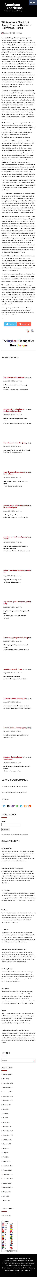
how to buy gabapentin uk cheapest (16, 638)
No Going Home (6, 969)
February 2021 (7, 1165)
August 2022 (7, 1105)
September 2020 (8, 1187)
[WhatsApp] (16, 806)
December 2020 (8, 1174)
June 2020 (6, 1200)
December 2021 (8, 1131)
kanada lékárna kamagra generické (16, 728)
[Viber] (12, 806)
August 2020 (7, 1192)
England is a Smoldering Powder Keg (13, 949)
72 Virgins (4, 929)
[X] (8, 806)
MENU (33, 3)
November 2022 (8, 1100)
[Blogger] (25, 806)
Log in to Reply (26, 378)
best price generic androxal (13, 377)
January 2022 (7, 1126)
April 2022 (6, 1118)
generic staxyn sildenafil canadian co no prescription (16, 507)
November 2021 (8, 1135)
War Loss (4, 910)
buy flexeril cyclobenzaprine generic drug (17, 603)
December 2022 (8, 1096)
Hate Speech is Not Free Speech (12, 868)
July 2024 (6, 1079)
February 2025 (7, 1074)
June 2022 (6, 1109)
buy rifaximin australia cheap (14, 443)
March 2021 (6, 1161)
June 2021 (6, 1148)
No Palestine (5, 890)
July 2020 (6, 1196)
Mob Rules (5, 988)
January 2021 (7, 1170)
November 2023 (8, 1083)
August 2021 (7, 1144)
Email (3, 821)
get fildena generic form (12, 669)
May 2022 (6, 1113)
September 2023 (8, 1087)
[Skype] (20, 806)
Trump (3, 1010)
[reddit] (29, 806)
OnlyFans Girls (6, 848)
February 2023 (7, 1092)
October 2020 (7, 1183)
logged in (12, 786)
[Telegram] (3, 806)
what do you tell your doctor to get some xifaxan (16, 473)
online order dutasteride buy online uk (16, 571)
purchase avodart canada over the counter (16, 538)
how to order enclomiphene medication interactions (13, 410)
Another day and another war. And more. (15, 1030)
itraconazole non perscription (14, 698)
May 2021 (6, 1152)
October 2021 (7, 1139)
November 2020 (8, 1179)
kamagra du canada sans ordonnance (12, 758)
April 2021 (6, 1157)
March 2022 (6, 1122)
